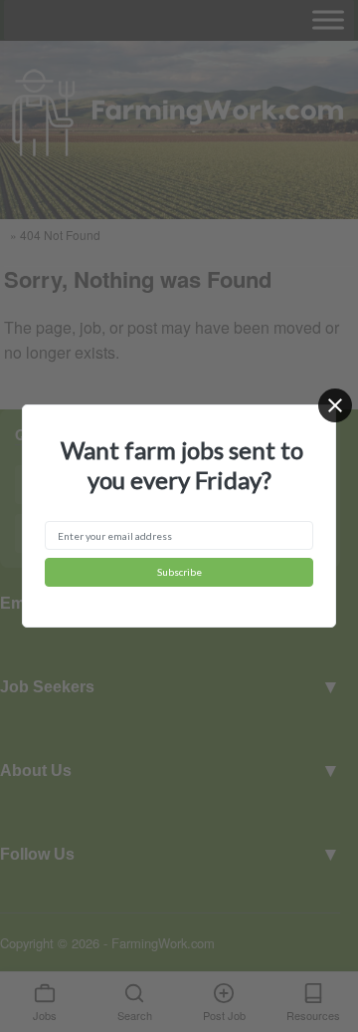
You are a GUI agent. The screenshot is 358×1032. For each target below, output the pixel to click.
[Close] (335, 405)
